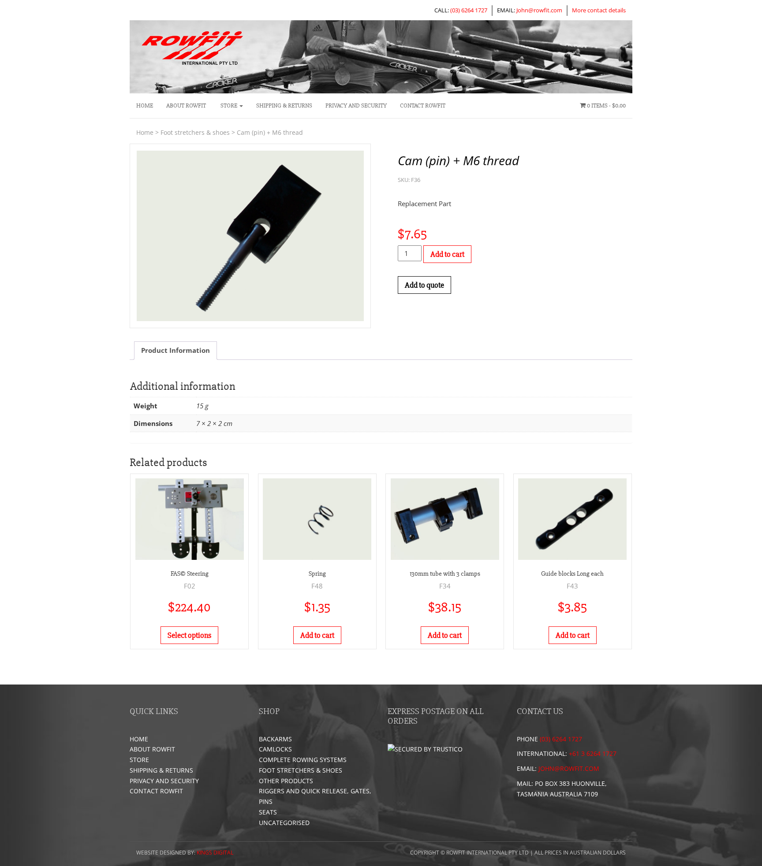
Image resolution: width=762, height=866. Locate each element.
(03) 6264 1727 (468, 10)
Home (144, 105)
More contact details (599, 10)
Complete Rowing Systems (303, 759)
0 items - (606, 105)
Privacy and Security (356, 105)
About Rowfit (186, 105)
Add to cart (447, 254)
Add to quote (424, 285)
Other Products (286, 781)
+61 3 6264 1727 (592, 753)
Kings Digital (215, 852)
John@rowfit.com (539, 10)
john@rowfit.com (568, 768)
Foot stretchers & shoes (195, 132)
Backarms (275, 739)
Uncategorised (284, 822)
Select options (189, 635)
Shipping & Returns (284, 105)
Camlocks (275, 749)
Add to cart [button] (317, 635)
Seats (268, 812)
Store (229, 105)
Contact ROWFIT (422, 105)
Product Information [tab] (175, 350)
